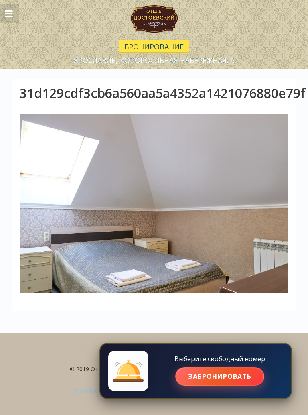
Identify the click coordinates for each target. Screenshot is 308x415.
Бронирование (154, 46)
